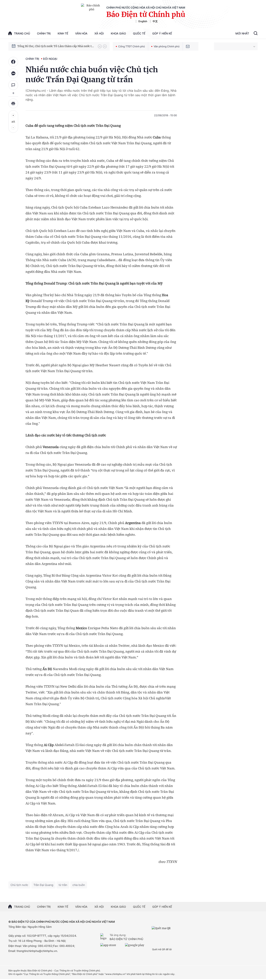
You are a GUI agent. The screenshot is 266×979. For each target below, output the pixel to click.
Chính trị (44, 33)
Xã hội (99, 33)
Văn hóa (81, 33)
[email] (188, 46)
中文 (155, 21)
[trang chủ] (104, 937)
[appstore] (111, 946)
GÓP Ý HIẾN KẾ (162, 906)
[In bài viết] (13, 103)
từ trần (63, 884)
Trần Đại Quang (43, 884)
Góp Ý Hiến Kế (162, 33)
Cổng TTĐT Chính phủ (131, 46)
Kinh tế (63, 33)
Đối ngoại (50, 58)
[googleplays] (136, 946)
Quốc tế (139, 33)
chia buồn (78, 884)
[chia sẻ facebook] (13, 62)
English (142, 21)
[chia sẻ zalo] (13, 73)
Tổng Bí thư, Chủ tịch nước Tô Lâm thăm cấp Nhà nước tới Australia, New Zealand (55, 46)
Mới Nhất (242, 33)
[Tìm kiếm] (256, 33)
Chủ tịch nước (19, 884)
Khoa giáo (118, 33)
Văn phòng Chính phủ (167, 46)
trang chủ (22, 33)
